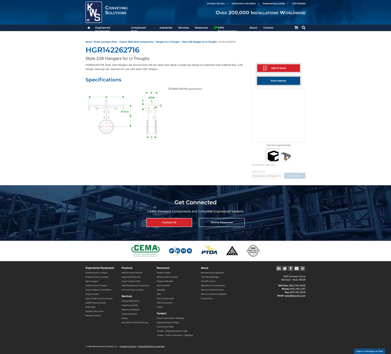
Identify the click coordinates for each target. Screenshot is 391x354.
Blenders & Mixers (93, 315)
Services (183, 27)
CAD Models (298, 3)
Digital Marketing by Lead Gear (151, 346)
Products (127, 268)
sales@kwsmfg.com (295, 295)
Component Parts (138, 28)
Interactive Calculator (244, 3)
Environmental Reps (165, 326)
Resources (201, 27)
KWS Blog (161, 289)
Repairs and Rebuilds (130, 309)
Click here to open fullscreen (279, 145)
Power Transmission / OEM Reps (170, 318)
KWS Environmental (227, 28)
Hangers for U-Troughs (168, 42)
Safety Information (129, 313)
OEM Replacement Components (135, 285)
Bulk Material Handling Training (135, 322)
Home (89, 42)
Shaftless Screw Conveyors (97, 277)
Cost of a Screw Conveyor (133, 289)
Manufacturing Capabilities (212, 272)
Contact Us (169, 222)
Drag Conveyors (92, 294)
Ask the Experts (163, 285)
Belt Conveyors (92, 281)
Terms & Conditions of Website (214, 294)
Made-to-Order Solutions (132, 272)
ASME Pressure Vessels (96, 302)
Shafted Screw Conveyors (97, 272)
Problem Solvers (164, 272)
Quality (125, 318)
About (253, 27)
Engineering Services (130, 300)
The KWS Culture (208, 281)
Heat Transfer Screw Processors (99, 298)
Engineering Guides (274, 3)
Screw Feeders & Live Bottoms (98, 289)
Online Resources (222, 222)
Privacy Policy (206, 298)
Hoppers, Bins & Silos (95, 311)
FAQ (159, 294)
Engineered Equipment (102, 28)
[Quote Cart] (294, 28)
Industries (166, 27)
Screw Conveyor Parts (105, 42)
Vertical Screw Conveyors (96, 285)
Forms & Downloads (165, 298)
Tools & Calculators (165, 302)
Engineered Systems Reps (168, 322)
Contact (268, 27)
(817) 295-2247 (297, 289)
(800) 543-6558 (297, 285)
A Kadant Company (128, 346)
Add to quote (278, 68)
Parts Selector (278, 80)
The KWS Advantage (209, 277)
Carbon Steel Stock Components (136, 42)
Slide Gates (90, 307)
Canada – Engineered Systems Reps (172, 331)
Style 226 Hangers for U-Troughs (199, 42)
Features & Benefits (165, 281)
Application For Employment (213, 285)
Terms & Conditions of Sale (212, 289)
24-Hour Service (216, 3)
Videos (160, 307)
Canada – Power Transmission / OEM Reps (175, 335)
